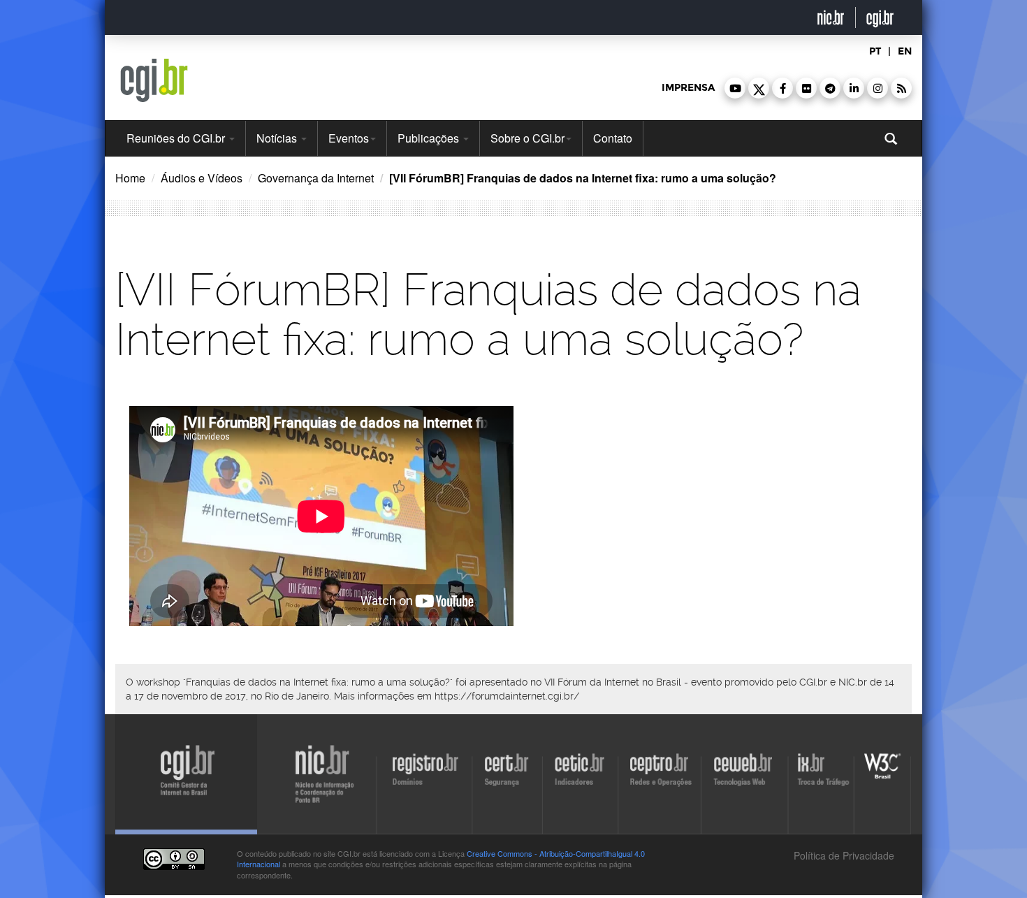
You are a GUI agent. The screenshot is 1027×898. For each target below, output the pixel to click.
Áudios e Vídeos (201, 178)
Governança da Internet (316, 178)
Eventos (348, 138)
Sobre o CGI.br (527, 138)
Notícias (278, 138)
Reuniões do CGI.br (177, 138)
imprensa (688, 88)
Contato (612, 138)
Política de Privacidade (842, 855)
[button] (734, 88)
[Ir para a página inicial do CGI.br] (154, 80)
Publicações (430, 138)
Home (130, 178)
